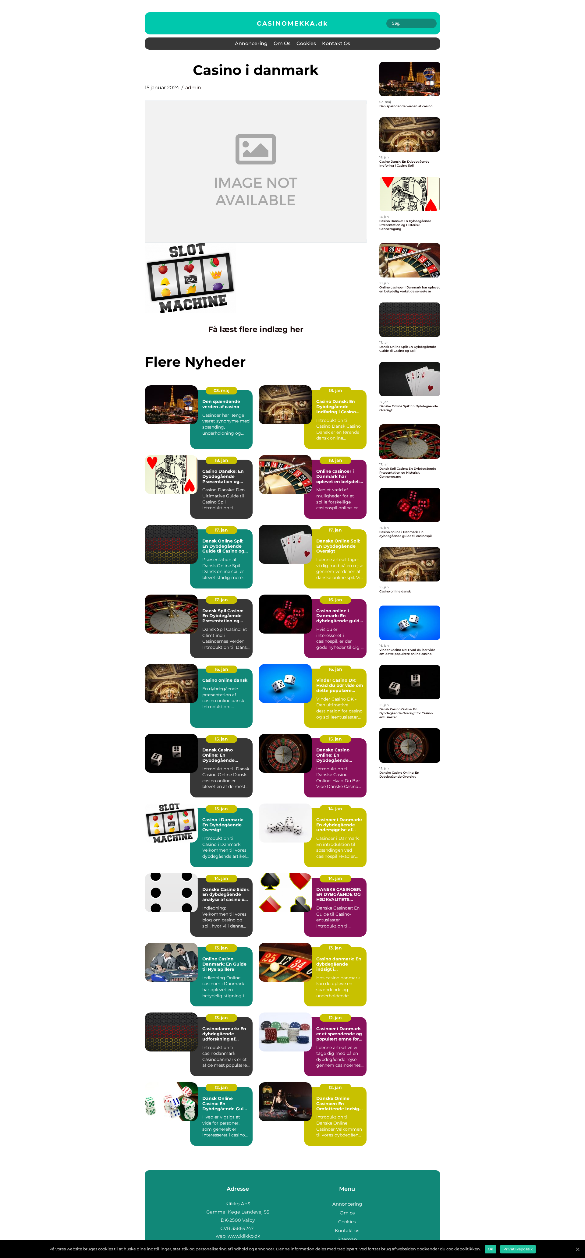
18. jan (335, 390)
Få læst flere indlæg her (255, 329)
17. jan (221, 530)
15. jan (221, 739)
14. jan (335, 808)
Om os (282, 43)
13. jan (221, 948)
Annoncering (251, 43)
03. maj (221, 390)
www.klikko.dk (244, 1236)
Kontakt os (336, 43)
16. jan (335, 599)
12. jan (335, 1017)
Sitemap (347, 1239)
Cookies (306, 43)
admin (193, 87)
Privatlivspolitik (518, 1249)
